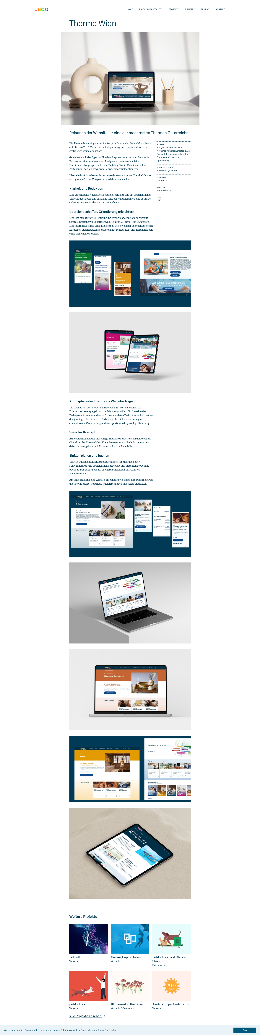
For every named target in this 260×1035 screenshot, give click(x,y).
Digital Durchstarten (150, 9)
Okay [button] (245, 1030)
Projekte (174, 9)
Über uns (204, 9)
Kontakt (220, 9)
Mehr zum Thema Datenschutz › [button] (103, 1030)
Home (130, 9)
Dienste (189, 9)
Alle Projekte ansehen (85, 1016)
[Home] (42, 9)
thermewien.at (164, 190)
